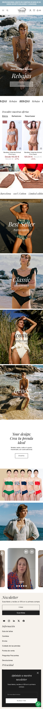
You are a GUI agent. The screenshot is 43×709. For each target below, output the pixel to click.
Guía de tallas (7, 631)
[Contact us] (38, 704)
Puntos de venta (8, 651)
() (39, 10)
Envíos (4, 641)
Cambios (5, 636)
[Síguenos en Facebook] (24, 621)
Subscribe (21, 701)
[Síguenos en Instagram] (9, 621)
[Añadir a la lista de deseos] (19, 123)
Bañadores (16, 116)
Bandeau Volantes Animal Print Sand (33, 153)
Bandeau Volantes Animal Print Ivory (12, 153)
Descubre (21, 525)
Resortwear (30, 116)
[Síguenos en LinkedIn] (14, 621)
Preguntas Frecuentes (10, 655)
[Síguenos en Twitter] (19, 621)
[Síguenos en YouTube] (4, 621)
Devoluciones (7, 660)
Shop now (21, 84)
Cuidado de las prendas (11, 646)
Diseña (22, 456)
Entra (21, 180)
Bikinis (5, 116)
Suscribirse (21, 613)
